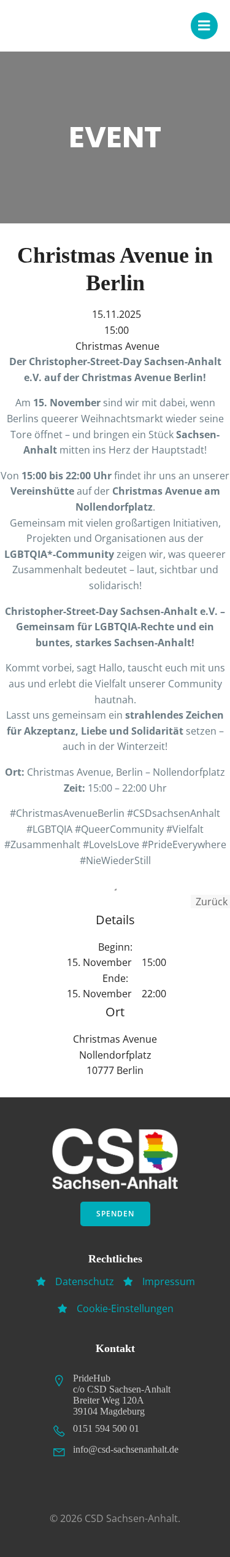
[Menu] (204, 25)
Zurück (210, 901)
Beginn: (115, 947)
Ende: (115, 978)
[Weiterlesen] (115, 889)
